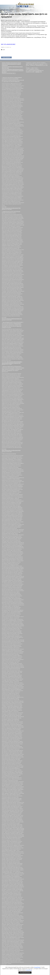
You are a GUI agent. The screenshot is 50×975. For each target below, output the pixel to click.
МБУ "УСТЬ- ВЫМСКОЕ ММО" (8, 44)
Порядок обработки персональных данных (11, 62)
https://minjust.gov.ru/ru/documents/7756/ (11, 208)
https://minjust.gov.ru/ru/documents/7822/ (11, 450)
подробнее (37, 967)
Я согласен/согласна (25, 972)
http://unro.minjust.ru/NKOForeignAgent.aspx (12, 318)
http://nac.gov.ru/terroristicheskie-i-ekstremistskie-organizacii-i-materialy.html (12, 362)
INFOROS (37, 71)
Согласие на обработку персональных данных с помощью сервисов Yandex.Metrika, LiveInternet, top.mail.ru (13, 70)
